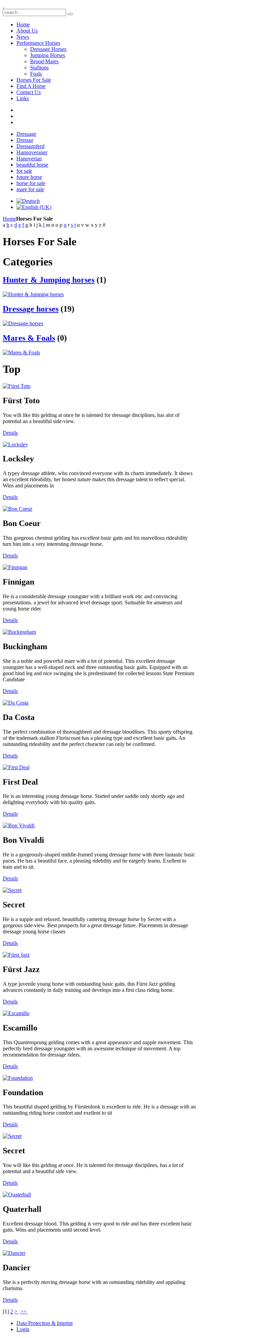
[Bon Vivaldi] (19, 825)
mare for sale (30, 189)
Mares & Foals (29, 337)
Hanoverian (29, 158)
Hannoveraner (31, 152)
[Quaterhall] (17, 1194)
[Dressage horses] (23, 323)
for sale (24, 171)
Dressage (26, 134)
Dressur (24, 140)
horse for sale (30, 183)
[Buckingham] (19, 632)
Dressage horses (31, 308)
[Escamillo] (16, 1013)
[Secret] (12, 890)
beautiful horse (32, 165)
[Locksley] (15, 444)
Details (10, 433)
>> (24, 1311)
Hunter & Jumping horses (49, 279)
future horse (29, 177)
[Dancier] (14, 1253)
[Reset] (70, 14)
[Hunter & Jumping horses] (33, 294)
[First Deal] (16, 767)
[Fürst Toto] (16, 386)
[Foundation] (18, 1078)
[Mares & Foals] (21, 352)
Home (9, 219)
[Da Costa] (15, 703)
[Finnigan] (15, 567)
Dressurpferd (30, 146)
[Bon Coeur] (17, 509)
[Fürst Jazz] (16, 955)
